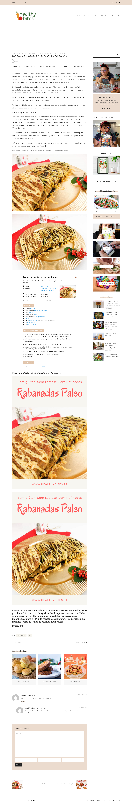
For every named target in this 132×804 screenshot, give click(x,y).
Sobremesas (44, 286)
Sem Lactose (50, 290)
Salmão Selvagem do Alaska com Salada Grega (112, 355)
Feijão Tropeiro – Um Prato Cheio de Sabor (111, 313)
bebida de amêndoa (40, 311)
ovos (27, 318)
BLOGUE (95, 15)
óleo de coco (31, 322)
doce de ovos (33, 320)
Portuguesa (48, 288)
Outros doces (21, 53)
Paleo (28, 53)
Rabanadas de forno (75, 681)
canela (31, 313)
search (13, 2)
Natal (14, 53)
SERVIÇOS (103, 15)
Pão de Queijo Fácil (23, 681)
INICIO (78, 15)
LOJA (111, 15)
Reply (23, 701)
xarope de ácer (40, 316)
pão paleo (33, 309)
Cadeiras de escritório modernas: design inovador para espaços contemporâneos (111, 346)
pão (30, 635)
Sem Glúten (52, 53)
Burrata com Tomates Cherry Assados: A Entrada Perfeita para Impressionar (111, 325)
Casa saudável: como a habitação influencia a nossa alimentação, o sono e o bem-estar (112, 304)
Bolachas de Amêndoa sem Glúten (111, 334)
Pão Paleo (57, 87)
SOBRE (118, 15)
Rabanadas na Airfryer (49, 681)
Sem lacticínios (62, 53)
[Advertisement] (66, 39)
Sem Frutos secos (42, 53)
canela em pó (31, 324)
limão (35, 314)
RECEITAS (86, 15)
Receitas (33, 53)
